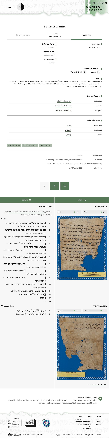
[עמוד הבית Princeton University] (14, 435)
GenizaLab (14, 421)
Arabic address (45, 145)
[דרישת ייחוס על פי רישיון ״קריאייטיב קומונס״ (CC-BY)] (58, 435)
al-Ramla (68, 130)
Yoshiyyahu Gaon (14, 145)
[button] (97, 8)
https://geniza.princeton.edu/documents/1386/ (58, 403)
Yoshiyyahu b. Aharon (63, 106)
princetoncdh (15, 427)
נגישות (99, 435)
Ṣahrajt (68, 135)
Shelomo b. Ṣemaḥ (64, 101)
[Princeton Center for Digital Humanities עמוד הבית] (28, 423)
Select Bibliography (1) (55, 35)
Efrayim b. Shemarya (63, 110)
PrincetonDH (15, 424)
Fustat (69, 125)
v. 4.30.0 (26, 435)
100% (85, 212)
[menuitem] (98, 419)
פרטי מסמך (86, 35)
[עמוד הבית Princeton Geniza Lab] (44, 423)
